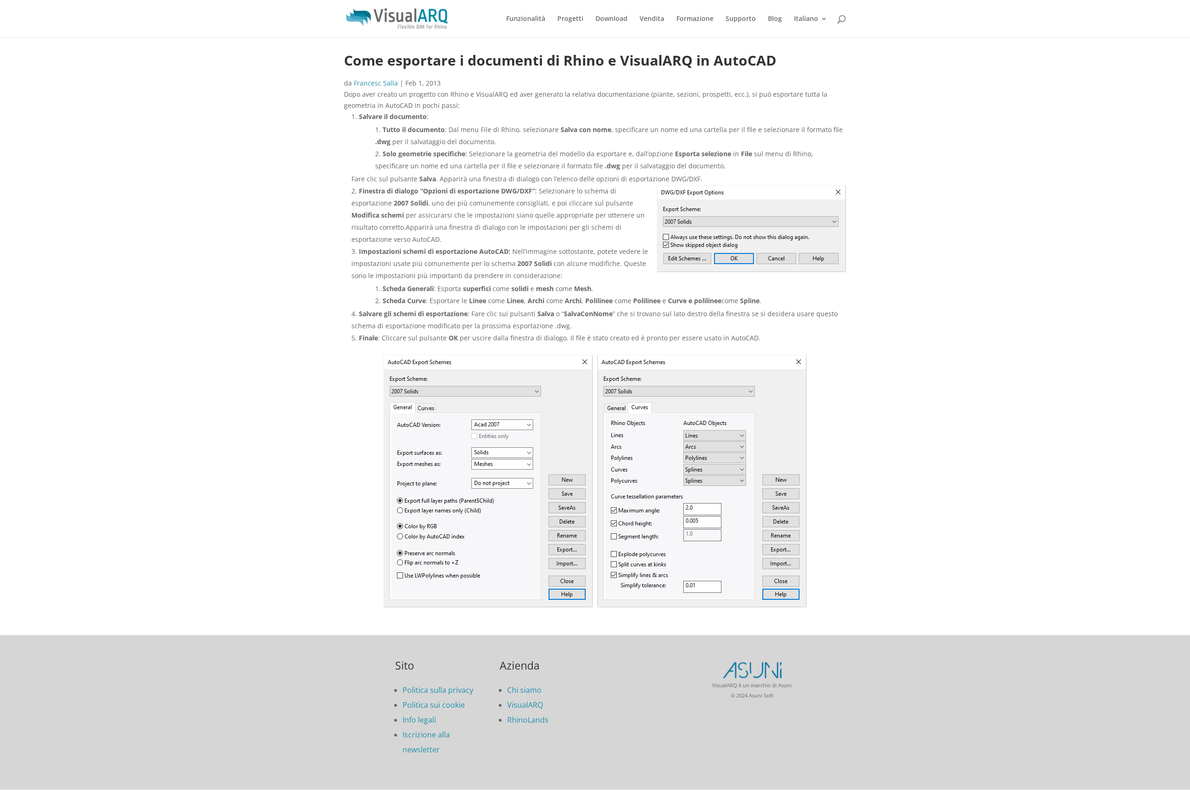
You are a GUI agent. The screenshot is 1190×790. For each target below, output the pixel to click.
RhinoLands (528, 720)
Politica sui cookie (434, 705)
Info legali (419, 720)
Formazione (695, 19)
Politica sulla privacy (438, 690)
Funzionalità (525, 19)
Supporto (741, 19)
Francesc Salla (376, 83)
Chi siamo (524, 690)
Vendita (652, 19)
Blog (775, 19)
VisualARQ (525, 705)
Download (611, 19)
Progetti (570, 19)
